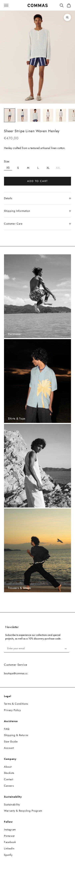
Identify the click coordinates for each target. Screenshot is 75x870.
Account (9, 748)
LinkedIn (9, 848)
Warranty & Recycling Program (23, 811)
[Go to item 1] (9, 115)
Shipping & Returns (16, 735)
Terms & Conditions (16, 704)
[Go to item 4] (48, 115)
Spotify (8, 855)
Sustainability (12, 804)
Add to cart (37, 181)
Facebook (10, 842)
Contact (8, 779)
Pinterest (9, 836)
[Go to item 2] (22, 115)
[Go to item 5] (60, 115)
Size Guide (11, 741)
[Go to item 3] (35, 115)
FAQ (6, 729)
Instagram (10, 829)
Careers (9, 786)
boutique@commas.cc (16, 673)
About (7, 767)
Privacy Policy (12, 710)
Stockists (9, 773)
